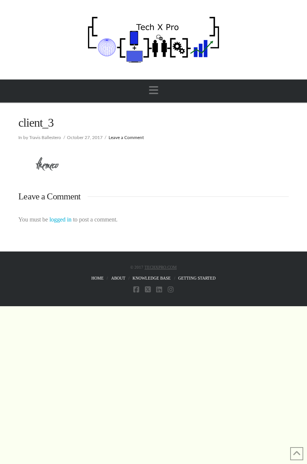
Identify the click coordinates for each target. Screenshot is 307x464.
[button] (153, 90)
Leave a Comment (126, 137)
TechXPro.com (161, 267)
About (118, 278)
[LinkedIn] (159, 289)
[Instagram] (171, 289)
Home (97, 278)
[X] (148, 289)
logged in (60, 219)
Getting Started (197, 278)
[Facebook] (136, 289)
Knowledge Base (152, 278)
